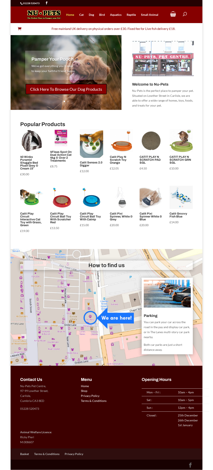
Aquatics (115, 14)
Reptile (131, 14)
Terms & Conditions (93, 401)
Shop (84, 391)
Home (70, 14)
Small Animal (149, 14)
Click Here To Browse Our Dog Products (66, 89)
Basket (24, 454)
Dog (91, 14)
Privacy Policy (90, 396)
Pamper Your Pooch (52, 59)
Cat (81, 14)
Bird (102, 14)
